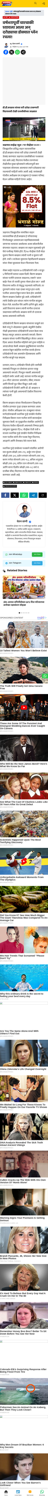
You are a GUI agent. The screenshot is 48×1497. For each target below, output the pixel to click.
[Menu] (43, 3)
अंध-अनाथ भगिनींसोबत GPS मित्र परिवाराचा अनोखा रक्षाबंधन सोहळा (23, 603)
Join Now (37, 554)
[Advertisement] (24, 81)
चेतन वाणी (16, 44)
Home (7, 11)
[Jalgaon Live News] (6, 3)
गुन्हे (11, 11)
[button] (35, 3)
